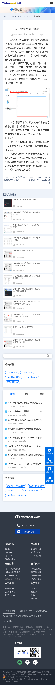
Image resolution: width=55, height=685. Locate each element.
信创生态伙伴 (10, 589)
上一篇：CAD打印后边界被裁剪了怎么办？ (15, 178)
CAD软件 (10, 169)
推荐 (12, 394)
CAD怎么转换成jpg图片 (16, 486)
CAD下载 (14, 682)
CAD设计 (32, 630)
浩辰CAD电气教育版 (12, 572)
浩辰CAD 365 (10, 556)
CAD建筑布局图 (31, 377)
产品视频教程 (36, 576)
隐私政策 (15, 679)
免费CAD (38, 627)
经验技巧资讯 (36, 579)
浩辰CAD (8, 549)
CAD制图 (6, 627)
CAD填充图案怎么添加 (15, 495)
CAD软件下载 (18, 627)
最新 (42, 394)
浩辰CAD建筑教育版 (12, 569)
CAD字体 (39, 35)
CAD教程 (19, 154)
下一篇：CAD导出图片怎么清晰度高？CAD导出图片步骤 (40, 180)
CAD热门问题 (14, 17)
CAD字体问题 (26, 17)
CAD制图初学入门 (40, 632)
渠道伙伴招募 (10, 595)
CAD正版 (29, 627)
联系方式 (34, 595)
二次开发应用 (36, 556)
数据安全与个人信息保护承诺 (31, 679)
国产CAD (12, 630)
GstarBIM (8, 552)
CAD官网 (42, 635)
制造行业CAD (36, 552)
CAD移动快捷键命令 (37, 486)
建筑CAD (22, 630)
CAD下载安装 (8, 635)
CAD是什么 (13, 632)
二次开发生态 (10, 592)
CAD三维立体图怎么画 (32, 491)
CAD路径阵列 (12, 373)
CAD (4, 17)
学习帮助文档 (36, 572)
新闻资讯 (34, 599)
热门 (27, 394)
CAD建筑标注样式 (14, 377)
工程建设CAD (36, 549)
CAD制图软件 (25, 632)
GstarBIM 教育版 (11, 576)
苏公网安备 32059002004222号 (18, 677)
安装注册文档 (36, 569)
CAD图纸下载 (21, 635)
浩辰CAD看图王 (11, 559)
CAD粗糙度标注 (13, 382)
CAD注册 (32, 635)
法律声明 (6, 679)
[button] (26, 10)
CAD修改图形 (27, 373)
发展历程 (34, 592)
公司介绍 (34, 589)
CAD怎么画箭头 (13, 491)
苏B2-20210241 (46, 674)
